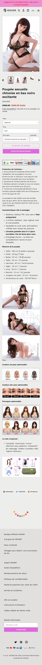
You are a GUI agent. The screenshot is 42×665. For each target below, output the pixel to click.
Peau (4, 119)
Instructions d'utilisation (14, 605)
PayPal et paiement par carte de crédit (21, 585)
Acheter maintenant (21, 151)
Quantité (33, 135)
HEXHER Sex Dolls (15, 655)
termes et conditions (13, 590)
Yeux (4, 127)
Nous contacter (10, 545)
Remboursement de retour (15, 573)
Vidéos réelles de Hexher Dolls (17, 610)
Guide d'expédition (12, 568)
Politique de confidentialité (15, 579)
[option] (10, 80)
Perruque (6, 135)
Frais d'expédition (9, 109)
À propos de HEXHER (13, 539)
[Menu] (38, 10)
